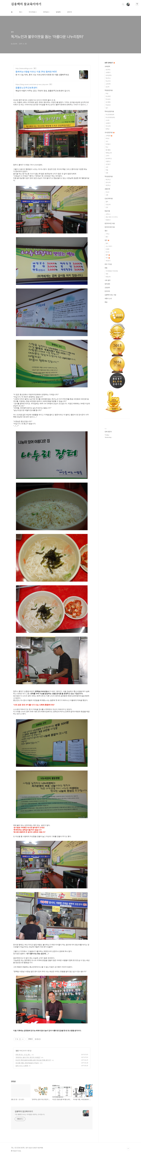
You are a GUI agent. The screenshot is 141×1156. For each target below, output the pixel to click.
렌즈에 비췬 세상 (110, 227)
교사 (107, 141)
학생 (107, 93)
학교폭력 (108, 96)
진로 (107, 207)
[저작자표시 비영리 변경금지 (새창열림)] (38, 1039)
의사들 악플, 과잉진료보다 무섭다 (27, 1063)
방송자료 (107, 211)
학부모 (107, 138)
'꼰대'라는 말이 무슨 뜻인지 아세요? (28, 1057)
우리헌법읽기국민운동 (112, 271)
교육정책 (107, 66)
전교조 (107, 192)
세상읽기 (108, 260)
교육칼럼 (108, 135)
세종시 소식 (108, 298)
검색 (123, 4)
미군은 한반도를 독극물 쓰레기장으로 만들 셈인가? (33, 1060)
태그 (20, 12)
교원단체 (107, 189)
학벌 (107, 170)
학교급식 (108, 99)
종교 (106, 231)
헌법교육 (108, 277)
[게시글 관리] (22, 1039)
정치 (17, 1051)
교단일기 (108, 164)
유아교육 (108, 182)
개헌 (107, 274)
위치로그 (46, 12)
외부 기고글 (108, 264)
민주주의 (107, 291)
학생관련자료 (109, 90)
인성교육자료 (109, 198)
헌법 (106, 268)
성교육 (107, 87)
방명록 (58, 12)
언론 (107, 173)
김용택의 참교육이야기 (26, 4)
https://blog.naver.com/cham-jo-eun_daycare (32, 84)
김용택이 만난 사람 (110, 295)
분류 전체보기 (109, 63)
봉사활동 (108, 150)
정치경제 (107, 284)
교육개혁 (108, 84)
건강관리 (107, 287)
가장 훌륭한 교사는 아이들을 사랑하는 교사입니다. (30, 1114)
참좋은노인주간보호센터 (26, 87)
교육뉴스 (108, 214)
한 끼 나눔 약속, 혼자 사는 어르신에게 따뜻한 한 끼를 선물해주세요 (42, 75)
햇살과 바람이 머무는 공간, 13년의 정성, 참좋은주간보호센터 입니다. (43, 91)
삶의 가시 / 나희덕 (22, 1065)
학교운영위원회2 (110, 117)
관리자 (69, 12)
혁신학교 (108, 78)
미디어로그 (33, 12)
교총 (107, 195)
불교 (107, 237)
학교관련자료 (109, 176)
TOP (128, 1148)
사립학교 (108, 161)
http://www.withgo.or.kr (24, 68)
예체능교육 (109, 153)
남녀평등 (108, 102)
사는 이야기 (109, 246)
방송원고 (108, 220)
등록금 (107, 129)
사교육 (107, 120)
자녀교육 (108, 126)
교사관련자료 (109, 132)
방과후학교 (109, 158)
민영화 (107, 249)
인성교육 (108, 204)
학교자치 (108, 81)
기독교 (107, 234)
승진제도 (108, 69)
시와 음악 (107, 280)
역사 (107, 258)
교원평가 (108, 72)
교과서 (107, 156)
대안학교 (108, 185)
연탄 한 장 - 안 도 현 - (23, 1054)
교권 (107, 167)
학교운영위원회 (110, 114)
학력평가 (108, 144)
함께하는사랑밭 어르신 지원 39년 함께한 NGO (36, 71)
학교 (107, 147)
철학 (107, 201)
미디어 (107, 252)
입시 (107, 108)
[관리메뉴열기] (137, 4)
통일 (106, 302)
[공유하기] (20, 1039)
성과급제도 (109, 75)
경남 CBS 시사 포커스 (112, 217)
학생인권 (108, 105)
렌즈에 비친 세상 (110, 223)
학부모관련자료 (109, 111)
